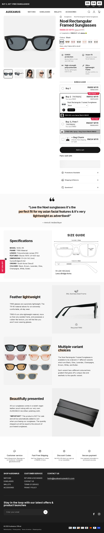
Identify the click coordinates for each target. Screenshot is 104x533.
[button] (80, 88)
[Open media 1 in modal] (30, 42)
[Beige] (90, 42)
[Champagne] (84, 42)
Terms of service (26, 529)
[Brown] (67, 42)
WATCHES (7, 478)
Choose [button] (71, 110)
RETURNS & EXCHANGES (33, 478)
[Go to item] (8, 73)
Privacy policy (17, 529)
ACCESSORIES (9, 488)
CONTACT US (29, 481)
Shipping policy (37, 529)
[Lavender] (73, 42)
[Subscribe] (45, 512)
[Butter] (96, 42)
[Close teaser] (6, 259)
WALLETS (7, 484)
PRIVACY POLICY (30, 488)
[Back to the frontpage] (61, 17)
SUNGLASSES (9, 481)
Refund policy (7, 529)
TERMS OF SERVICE (31, 484)
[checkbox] (80, 139)
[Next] (50, 45)
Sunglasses (68, 17)
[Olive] (79, 42)
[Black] (62, 42)
